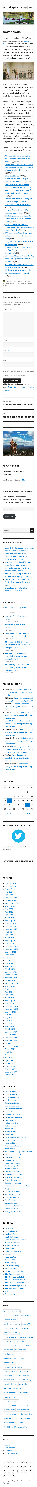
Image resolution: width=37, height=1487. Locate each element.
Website (6, 360)
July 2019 (8, 1052)
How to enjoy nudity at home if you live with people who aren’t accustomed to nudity (19, 749)
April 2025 (9, 895)
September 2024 (11, 903)
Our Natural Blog (12, 1266)
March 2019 (9, 1063)
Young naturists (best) (14, 1212)
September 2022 (11, 955)
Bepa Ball (9, 1228)
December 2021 (11, 975)
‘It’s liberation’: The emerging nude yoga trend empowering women (17, 159)
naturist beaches (22, 1376)
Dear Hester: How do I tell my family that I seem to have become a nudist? (19, 582)
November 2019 (11, 1040)
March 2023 (10, 938)
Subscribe (9, 516)
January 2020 (10, 1035)
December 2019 (11, 1038)
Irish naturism (20, 1350)
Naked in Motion (12, 176)
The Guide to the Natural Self (17, 1283)
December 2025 (11, 886)
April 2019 (9, 1060)
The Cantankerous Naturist (16, 1274)
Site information (12, 1197)
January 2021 (10, 1003)
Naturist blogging (12, 1140)
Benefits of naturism (13, 1094)
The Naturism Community (16, 1288)
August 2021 (10, 986)
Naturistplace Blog (15, 7)
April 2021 (9, 995)
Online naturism (12, 1172)
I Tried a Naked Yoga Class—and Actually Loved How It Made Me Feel (18, 236)
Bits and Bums (11, 1231)
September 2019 (11, 1046)
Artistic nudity (11, 1092)
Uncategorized (11, 1203)
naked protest (9, 1371)
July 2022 (8, 960)
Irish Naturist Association (16, 1240)
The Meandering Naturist (15, 1285)
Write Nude (9, 1291)
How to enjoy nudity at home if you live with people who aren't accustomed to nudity (19, 556)
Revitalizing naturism (14, 1194)
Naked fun (9, 1129)
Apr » (27, 813)
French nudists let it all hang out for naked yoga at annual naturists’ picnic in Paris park (18, 201)
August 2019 (10, 1049)
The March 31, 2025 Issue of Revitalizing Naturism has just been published (17, 645)
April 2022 (9, 966)
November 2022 (11, 949)
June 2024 (9, 909)
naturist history (25, 1380)
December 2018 (11, 1072)
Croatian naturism (11, 1328)
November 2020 (11, 1009)
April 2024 (9, 915)
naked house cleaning (13, 1367)
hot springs (8, 1350)
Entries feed (10, 1448)
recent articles (23, 1410)
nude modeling (10, 1397)
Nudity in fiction (11, 1169)
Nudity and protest (12, 1166)
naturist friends (10, 1380)
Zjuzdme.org (10, 1294)
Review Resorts (11, 1268)
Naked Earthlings (12, 1246)
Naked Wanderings (13, 1251)
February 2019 (10, 1066)
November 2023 (11, 929)
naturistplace (10, 281)
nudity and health (11, 1401)
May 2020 (9, 1023)
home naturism (10, 1346)
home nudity (24, 1346)
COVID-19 (26, 1324)
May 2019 (8, 1058)
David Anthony (11, 721)
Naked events (10, 1126)
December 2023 (11, 926)
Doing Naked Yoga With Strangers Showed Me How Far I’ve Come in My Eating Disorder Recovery (19, 167)
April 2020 (9, 1026)
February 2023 (10, 940)
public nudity (9, 1410)
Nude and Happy (11, 1263)
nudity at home (10, 1406)
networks (23, 1384)
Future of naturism (13, 1112)
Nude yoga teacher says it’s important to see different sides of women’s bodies (19, 227)
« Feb (9, 813)
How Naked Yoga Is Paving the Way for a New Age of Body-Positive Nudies (19, 259)
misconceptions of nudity (14, 1358)
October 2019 (10, 1043)
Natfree (8, 1254)
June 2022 (9, 963)
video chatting (25, 1418)
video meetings (10, 1423)
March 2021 (9, 998)
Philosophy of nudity (13, 1174)
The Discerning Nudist (14, 1277)
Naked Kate (9, 1248)
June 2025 (9, 892)
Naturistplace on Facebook (18, 861)
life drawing (8, 1354)
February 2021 (10, 1000)
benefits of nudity (11, 1316)
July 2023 (8, 932)
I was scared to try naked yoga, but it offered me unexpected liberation (19, 250)
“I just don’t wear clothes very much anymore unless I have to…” (19, 706)
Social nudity (10, 1200)
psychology (23, 1406)
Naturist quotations (13, 1146)
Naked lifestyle (11, 1132)
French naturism (10, 1337)
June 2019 (9, 1055)
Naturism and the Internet (16, 1137)
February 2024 (11, 920)
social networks (10, 1418)
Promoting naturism (13, 1180)
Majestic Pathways (12, 1243)
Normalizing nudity (13, 1157)
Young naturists (11, 1209)
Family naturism (12, 1106)
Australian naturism (12, 1311)
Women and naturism (14, 1206)
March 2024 (10, 918)
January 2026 (10, 883)
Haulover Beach (11, 1234)
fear (5, 1333)
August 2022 (10, 958)
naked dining (9, 1363)
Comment (7, 310)
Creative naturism (12, 1103)
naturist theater (10, 1384)
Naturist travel (11, 1149)
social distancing (25, 1414)
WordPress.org (11, 1453)
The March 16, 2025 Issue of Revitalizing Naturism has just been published (17, 656)
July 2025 (8, 889)
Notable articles (11, 1160)
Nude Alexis (10, 1260)
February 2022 (11, 972)
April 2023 (9, 935)
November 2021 (11, 978)
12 (9, 801)
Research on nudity (13, 1192)
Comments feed (11, 1451)
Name (6, 340)
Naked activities (11, 1123)
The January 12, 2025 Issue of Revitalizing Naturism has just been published (17, 667)
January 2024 (10, 923)
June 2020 (9, 1020)
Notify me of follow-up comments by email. (19, 371)
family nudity (26, 1328)
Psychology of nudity (13, 1183)
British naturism (10, 1320)
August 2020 (10, 1015)
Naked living (10, 1134)
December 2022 (11, 946)
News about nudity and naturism (20, 283)
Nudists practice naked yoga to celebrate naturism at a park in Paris (18, 219)
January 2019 (10, 1069)
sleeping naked (10, 1414)
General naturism (12, 1114)
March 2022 (10, 969)
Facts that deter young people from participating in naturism (18, 715)
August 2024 (10, 906)
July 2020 (9, 1018)
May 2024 (9, 912)
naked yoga (7, 285)
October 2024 (10, 900)
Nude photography (12, 1163)
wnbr (21, 1423)
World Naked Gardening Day (16, 1427)
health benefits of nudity (14, 1341)
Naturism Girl (10, 1257)
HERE (23, 480)
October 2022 (10, 952)
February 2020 (11, 1032)
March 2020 (10, 1029)
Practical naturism (12, 1177)
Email (6, 350)
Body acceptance (12, 1097)
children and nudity (12, 1324)
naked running (24, 1371)
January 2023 (10, 943)
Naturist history (11, 1143)
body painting (26, 1316)
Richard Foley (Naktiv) (14, 1271)
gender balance (26, 1337)
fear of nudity (14, 1333)
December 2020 (11, 1006)
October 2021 (10, 980)
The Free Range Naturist (15, 1280)
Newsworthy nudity (13, 1154)
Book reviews (10, 1100)
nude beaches (10, 1393)
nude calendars (24, 1393)
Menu (31, 7)
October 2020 (10, 1012)
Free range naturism (13, 1109)
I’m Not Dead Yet (11, 1237)
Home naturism (11, 1120)
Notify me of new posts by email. (16, 375)
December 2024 (11, 898)
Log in (7, 1445)
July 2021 (8, 989)
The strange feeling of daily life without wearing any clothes (19, 692)
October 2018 (10, 1075)
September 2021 (11, 983)
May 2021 (8, 992)
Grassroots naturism (13, 1117)
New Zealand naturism (13, 1388)
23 (27, 805)
